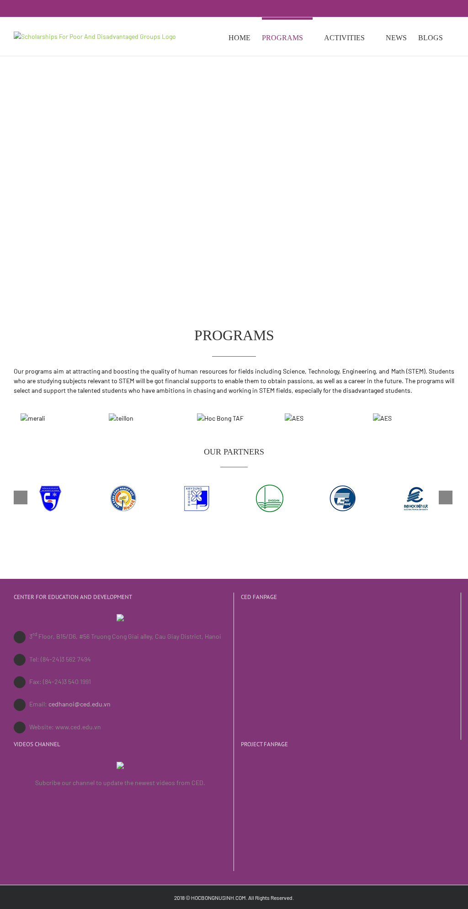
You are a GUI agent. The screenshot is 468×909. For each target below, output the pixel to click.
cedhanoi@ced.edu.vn (79, 704)
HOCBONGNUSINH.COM (218, 897)
